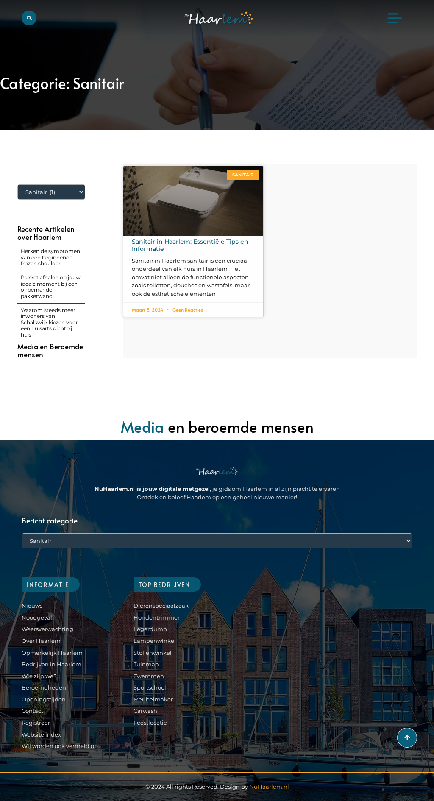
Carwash (145, 710)
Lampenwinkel (155, 640)
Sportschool (150, 687)
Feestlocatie (150, 722)
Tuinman (146, 664)
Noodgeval (37, 617)
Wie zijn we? (39, 676)
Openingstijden (44, 699)
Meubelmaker (153, 699)
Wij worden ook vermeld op (60, 746)
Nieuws (32, 605)
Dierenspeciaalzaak (161, 605)
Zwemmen (149, 676)
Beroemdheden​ (44, 687)
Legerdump (150, 629)
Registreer (36, 722)
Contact (32, 710)
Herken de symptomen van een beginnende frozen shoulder (50, 257)
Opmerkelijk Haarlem (52, 652)
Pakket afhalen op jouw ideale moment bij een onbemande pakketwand (51, 286)
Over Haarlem (41, 640)
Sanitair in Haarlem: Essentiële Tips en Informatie (190, 245)
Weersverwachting (47, 629)
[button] (29, 18)
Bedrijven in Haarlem (51, 664)
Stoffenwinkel (153, 652)
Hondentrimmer (157, 617)
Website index (41, 734)
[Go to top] (407, 738)
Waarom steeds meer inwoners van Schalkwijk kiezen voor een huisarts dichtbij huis (49, 322)
